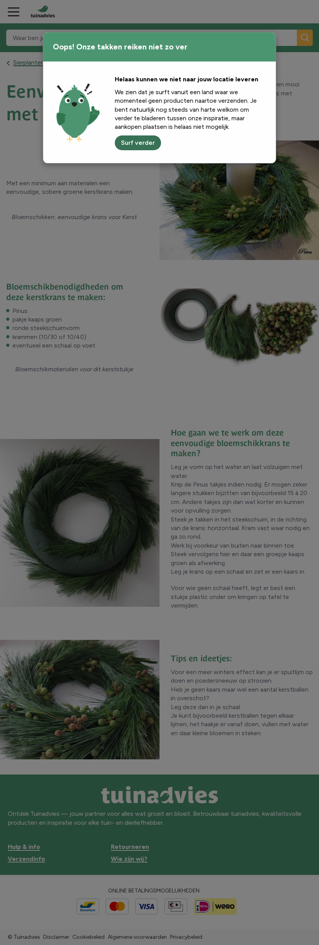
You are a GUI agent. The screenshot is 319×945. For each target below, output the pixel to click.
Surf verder (138, 142)
